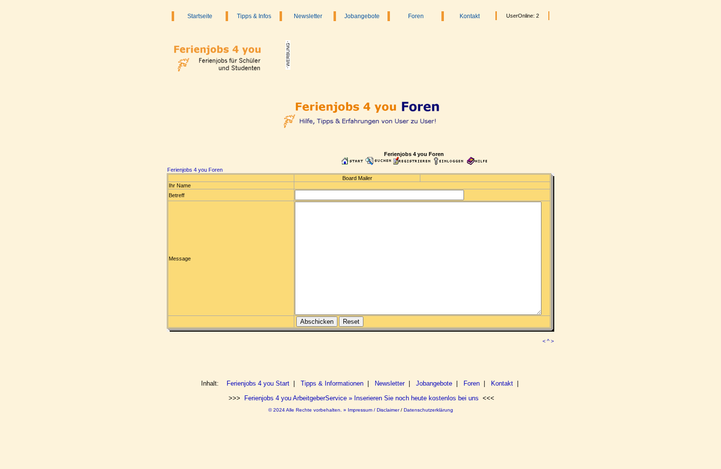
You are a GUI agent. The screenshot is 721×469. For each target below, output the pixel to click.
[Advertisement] (415, 55)
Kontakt (470, 16)
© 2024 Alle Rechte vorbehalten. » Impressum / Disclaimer (333, 410)
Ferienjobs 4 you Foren (195, 170)
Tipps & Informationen (332, 383)
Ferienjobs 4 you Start (258, 383)
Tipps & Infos (254, 16)
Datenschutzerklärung (428, 410)
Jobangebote (362, 16)
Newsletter (308, 16)
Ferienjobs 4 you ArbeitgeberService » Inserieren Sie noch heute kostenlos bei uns (360, 398)
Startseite (199, 16)
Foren (416, 16)
